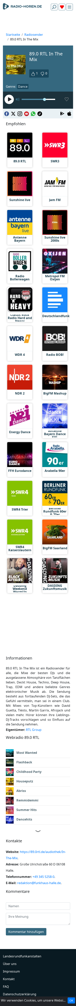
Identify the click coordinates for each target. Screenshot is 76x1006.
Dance (22, 86)
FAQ (6, 986)
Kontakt (9, 979)
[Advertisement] (38, 22)
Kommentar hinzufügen (26, 932)
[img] (69, 7)
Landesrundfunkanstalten (22, 956)
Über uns (10, 964)
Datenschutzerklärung (19, 994)
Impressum (11, 971)
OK (71, 1000)
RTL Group (34, 730)
